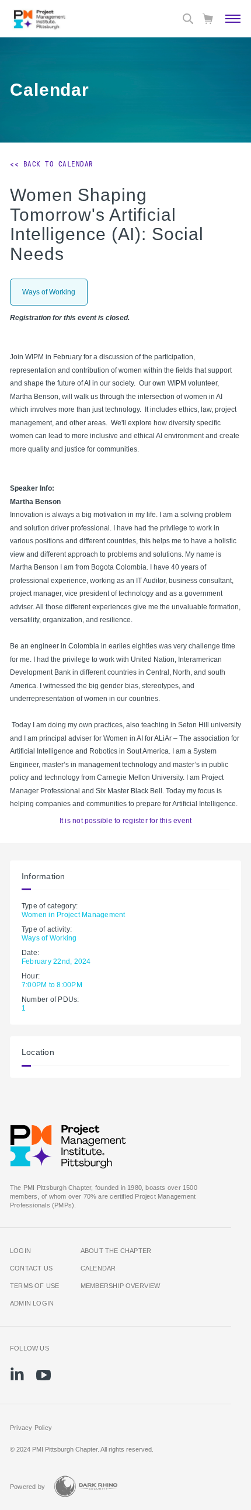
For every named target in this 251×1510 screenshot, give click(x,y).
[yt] (43, 1375)
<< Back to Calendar (51, 164)
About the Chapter (116, 1250)
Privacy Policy (31, 1427)
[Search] (188, 19)
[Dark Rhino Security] (86, 1486)
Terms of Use (35, 1285)
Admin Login (32, 1303)
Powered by (27, 1486)
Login (20, 1250)
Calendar (98, 1268)
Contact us (31, 1268)
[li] (17, 1373)
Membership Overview (121, 1285)
